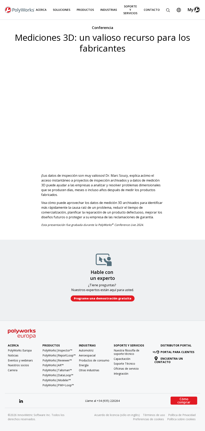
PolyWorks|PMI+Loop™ (58, 385)
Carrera (12, 370)
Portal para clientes (177, 352)
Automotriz (86, 350)
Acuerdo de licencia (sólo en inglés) (117, 415)
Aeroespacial (87, 355)
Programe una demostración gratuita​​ (102, 298)
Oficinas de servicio (126, 368)
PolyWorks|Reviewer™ (57, 360)
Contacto (152, 10)
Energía (83, 365)
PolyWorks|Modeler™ (56, 380)
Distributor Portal (176, 345)
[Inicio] (19, 9)
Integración (121, 373)
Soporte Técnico (124, 363)
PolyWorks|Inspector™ (57, 350)
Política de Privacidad (182, 415)
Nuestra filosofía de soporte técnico (126, 352)
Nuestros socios (18, 365)
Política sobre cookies (181, 419)
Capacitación (122, 359)
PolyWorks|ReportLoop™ (59, 355)
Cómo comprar (183, 400)
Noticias (13, 355)
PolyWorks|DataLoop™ (57, 375)
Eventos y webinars (20, 360)
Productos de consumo (94, 360)
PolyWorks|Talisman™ (57, 370)
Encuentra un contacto (168, 360)
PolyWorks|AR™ (53, 365)
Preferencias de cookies (148, 419)
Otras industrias (89, 370)
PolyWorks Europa (20, 350)
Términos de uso (154, 415)
